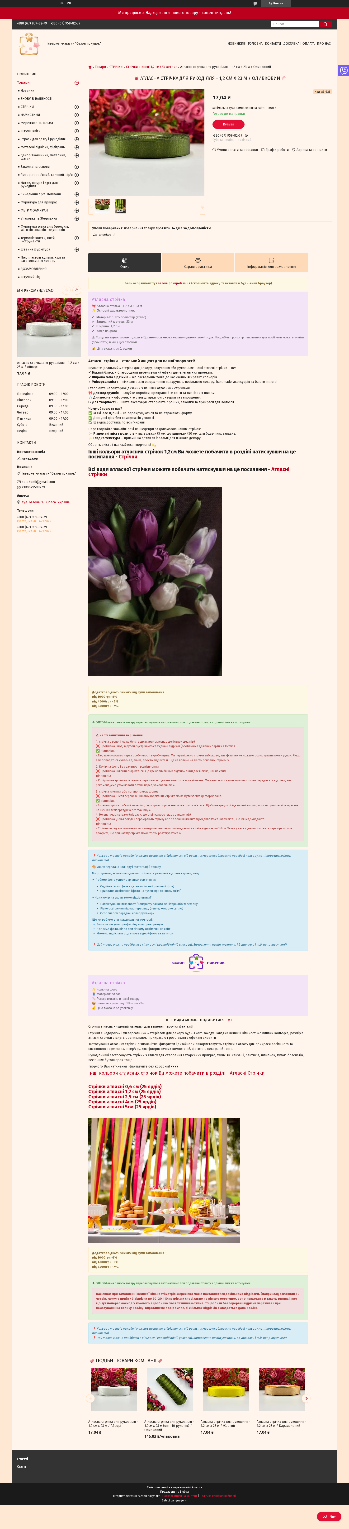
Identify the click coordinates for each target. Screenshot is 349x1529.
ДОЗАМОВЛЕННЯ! (34, 269)
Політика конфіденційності (218, 1496)
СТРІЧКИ (116, 67)
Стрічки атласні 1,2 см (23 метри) (151, 67)
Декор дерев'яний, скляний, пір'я (47, 175)
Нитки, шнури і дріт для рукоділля (39, 184)
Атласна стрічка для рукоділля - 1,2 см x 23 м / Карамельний (282, 1424)
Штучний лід (30, 277)
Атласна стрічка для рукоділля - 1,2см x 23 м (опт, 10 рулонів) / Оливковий (169, 1426)
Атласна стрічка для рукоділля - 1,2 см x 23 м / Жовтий (225, 1424)
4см (130, 1102)
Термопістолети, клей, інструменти (38, 239)
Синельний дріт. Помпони (41, 194)
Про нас (324, 44)
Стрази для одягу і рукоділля (43, 139)
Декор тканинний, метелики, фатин (43, 157)
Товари (100, 67)
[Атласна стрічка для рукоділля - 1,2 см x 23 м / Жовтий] (226, 1389)
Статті (21, 1467)
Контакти (273, 44)
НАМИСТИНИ (30, 115)
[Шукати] (325, 24)
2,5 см (132, 1097)
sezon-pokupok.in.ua (174, 283)
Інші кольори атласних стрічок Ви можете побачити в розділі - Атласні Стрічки (176, 1073)
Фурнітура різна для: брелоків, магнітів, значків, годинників (45, 228)
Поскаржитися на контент (179, 1496)
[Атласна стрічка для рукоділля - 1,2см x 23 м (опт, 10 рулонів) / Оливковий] (170, 1389)
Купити (228, 124)
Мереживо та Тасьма (37, 123)
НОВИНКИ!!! (236, 44)
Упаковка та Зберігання (39, 218)
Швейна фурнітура (35, 249)
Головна (255, 44)
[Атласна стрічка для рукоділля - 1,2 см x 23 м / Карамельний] (282, 1389)
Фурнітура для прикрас (39, 202)
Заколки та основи (35, 167)
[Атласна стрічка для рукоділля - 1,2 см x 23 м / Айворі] (114, 1389)
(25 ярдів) (150, 1091)
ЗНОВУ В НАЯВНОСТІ (36, 99)
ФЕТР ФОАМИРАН (34, 210)
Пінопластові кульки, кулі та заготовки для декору (43, 259)
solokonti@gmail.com (38, 482)
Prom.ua (197, 1487)
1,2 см (132, 1091)
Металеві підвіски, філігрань (43, 147)
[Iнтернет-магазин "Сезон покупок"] (29, 44)
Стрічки (129, 456)
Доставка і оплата (299, 44)
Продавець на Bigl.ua (174, 1491)
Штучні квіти (30, 131)
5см (130, 1107)
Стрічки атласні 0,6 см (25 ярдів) (125, 1086)
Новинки (27, 91)
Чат (333, 1517)
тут (229, 1019)
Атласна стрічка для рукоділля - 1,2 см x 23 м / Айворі (113, 1424)
